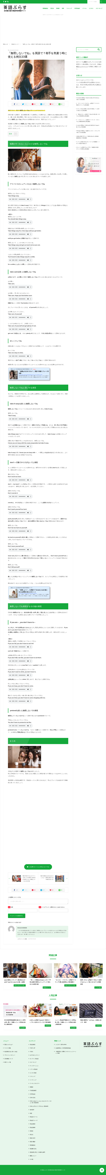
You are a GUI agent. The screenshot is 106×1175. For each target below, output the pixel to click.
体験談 (31, 1087)
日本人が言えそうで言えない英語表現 (39, 1106)
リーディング (33, 1080)
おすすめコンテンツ (35, 1055)
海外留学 (32, 1109)
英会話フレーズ (15, 44)
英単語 (57, 8)
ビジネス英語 (33, 1072)
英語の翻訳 (32, 1141)
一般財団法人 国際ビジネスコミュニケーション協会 (65, 1052)
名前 (12, 907)
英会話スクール (33, 1116)
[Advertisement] (53, 31)
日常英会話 (77, 8)
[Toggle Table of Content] (15, 133)
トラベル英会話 (33, 1069)
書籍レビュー (33, 1155)
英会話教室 (32, 1044)
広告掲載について (8, 1058)
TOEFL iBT (32, 1048)
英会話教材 (32, 1127)
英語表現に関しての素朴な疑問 (37, 1152)
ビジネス (91, 8)
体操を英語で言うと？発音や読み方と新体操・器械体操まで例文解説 (88, 137)
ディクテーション (34, 1065)
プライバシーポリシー (9, 1055)
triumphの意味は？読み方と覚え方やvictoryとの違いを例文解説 (87, 98)
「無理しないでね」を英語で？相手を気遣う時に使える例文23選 (36, 44)
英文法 (52, 8)
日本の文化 (32, 1097)
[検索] (98, 50)
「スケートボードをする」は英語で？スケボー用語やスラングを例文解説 (88, 104)
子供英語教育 (33, 1090)
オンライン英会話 (34, 1058)
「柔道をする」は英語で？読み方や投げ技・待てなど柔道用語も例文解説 (88, 115)
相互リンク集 (7, 1062)
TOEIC (31, 1051)
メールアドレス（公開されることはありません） (53, 907)
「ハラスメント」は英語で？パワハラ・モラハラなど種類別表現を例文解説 (88, 120)
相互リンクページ (81, 66)
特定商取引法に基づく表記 (10, 1051)
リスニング (69, 8)
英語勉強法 (45, 8)
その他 (31, 1159)
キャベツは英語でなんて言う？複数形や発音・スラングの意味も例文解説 (88, 148)
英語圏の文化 (33, 1148)
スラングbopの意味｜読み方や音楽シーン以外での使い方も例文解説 (87, 109)
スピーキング (99, 8)
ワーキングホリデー (35, 1083)
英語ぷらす (5, 44)
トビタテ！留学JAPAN (60, 1044)
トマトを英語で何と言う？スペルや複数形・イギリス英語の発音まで (88, 142)
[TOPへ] (101, 1170)
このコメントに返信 (22, 939)
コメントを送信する (17, 915)
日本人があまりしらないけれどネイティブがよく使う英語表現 (40, 1101)
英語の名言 (32, 1138)
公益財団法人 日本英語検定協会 (63, 1048)
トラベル (84, 8)
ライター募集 (7, 1048)
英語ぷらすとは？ (8, 1044)
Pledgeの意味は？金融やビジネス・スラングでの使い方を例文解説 (88, 131)
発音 (63, 8)
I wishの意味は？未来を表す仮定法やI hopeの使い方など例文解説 (87, 126)
